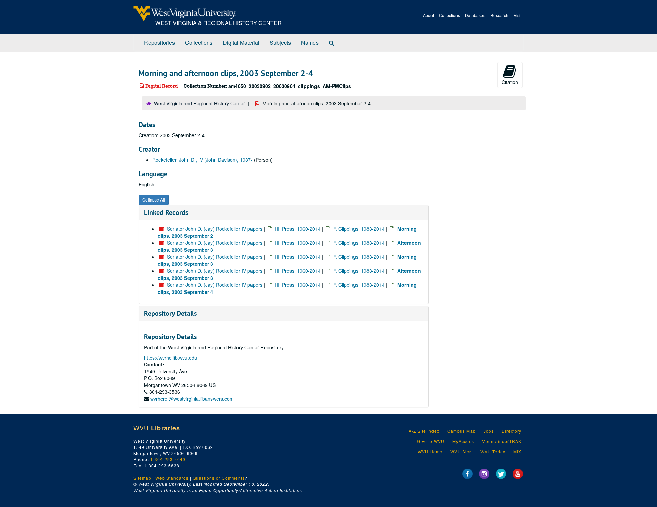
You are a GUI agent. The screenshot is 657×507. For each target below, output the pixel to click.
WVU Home (430, 451)
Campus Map (461, 431)
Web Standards (172, 478)
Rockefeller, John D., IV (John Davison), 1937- (202, 159)
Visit (517, 15)
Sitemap (142, 478)
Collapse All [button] (153, 200)
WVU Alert (461, 451)
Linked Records (166, 212)
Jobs (489, 431)
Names (310, 43)
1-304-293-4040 (167, 459)
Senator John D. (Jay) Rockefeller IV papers (214, 228)
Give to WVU (431, 441)
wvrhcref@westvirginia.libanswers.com (192, 398)
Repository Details (170, 313)
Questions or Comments (219, 478)
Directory (511, 431)
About (428, 15)
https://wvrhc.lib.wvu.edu (170, 357)
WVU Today (492, 451)
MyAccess (463, 441)
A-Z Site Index (424, 431)
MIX (517, 451)
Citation (510, 82)
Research (499, 15)
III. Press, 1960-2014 (298, 228)
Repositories (159, 43)
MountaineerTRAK (501, 441)
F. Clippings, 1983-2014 (359, 228)
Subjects (280, 43)
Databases (475, 15)
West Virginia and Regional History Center (199, 103)
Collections (449, 15)
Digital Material (241, 43)
